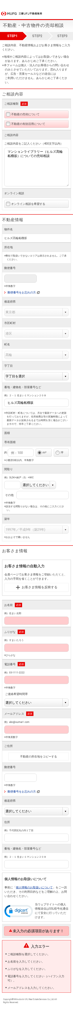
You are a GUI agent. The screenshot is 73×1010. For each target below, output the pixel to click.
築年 (7, 518)
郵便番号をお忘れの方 (22, 292)
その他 (11, 495)
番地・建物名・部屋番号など (22, 387)
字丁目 (8, 365)
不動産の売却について (25, 114)
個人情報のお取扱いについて (34, 887)
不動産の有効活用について (28, 123)
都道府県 (10, 301)
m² (44, 452)
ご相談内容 (11, 135)
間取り (8, 469)
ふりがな (10, 631)
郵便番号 (10, 268)
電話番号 (10, 664)
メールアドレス (14, 713)
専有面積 (10, 442)
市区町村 (10, 323)
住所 (7, 822)
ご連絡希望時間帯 (18, 694)
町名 (7, 344)
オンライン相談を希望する (28, 203)
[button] (18, 911)
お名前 (8, 605)
